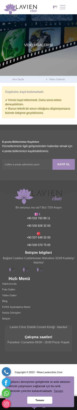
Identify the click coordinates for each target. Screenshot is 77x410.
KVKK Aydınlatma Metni (16, 306)
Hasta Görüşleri (11, 312)
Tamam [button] (58, 391)
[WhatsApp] (6, 393)
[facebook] (6, 382)
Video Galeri (9, 295)
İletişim (6, 318)
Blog (4, 301)
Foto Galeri (8, 289)
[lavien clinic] (55, 7)
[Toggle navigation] (62, 7)
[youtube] (39, 270)
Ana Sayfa (18, 79)
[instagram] (6, 403)
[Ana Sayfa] (24, 7)
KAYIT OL (63, 164)
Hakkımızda (9, 283)
